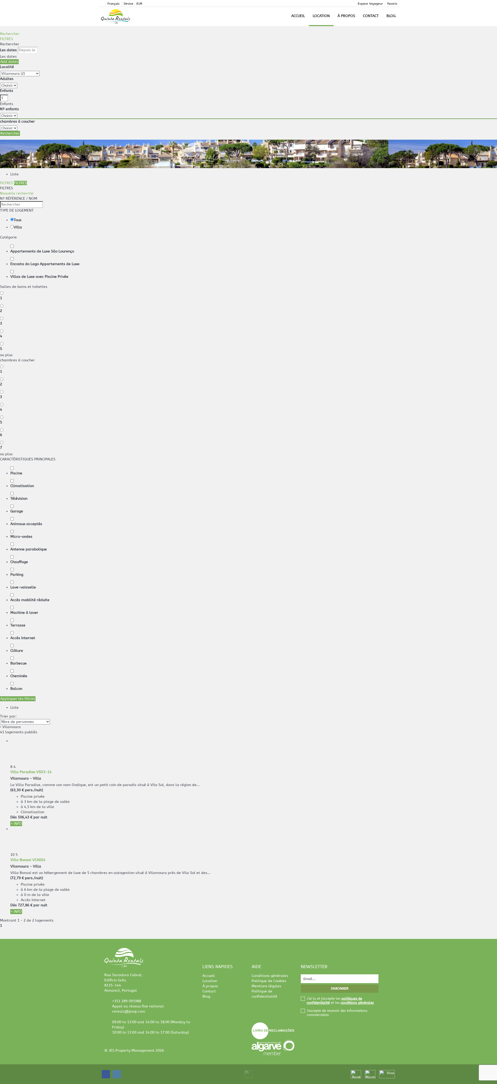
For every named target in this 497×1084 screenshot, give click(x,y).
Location (321, 16)
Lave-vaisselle (23, 587)
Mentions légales (266, 986)
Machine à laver (24, 612)
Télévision (18, 498)
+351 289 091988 (126, 1001)
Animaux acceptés (26, 524)
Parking (16, 574)
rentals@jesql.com (128, 1011)
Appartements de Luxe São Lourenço (42, 251)
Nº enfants (9, 109)
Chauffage (19, 562)
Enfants (6, 90)
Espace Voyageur (370, 3)
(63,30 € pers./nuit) (26, 790)
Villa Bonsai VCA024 (27, 860)
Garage (16, 511)
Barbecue (18, 663)
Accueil (298, 16)
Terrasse (17, 625)
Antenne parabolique (28, 549)
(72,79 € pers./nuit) (26, 878)
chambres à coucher (17, 121)
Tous (17, 220)
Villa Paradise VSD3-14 (31, 772)
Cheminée (18, 676)
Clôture (16, 650)
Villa (18, 227)
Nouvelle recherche (16, 193)
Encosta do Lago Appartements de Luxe (44, 264)
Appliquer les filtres (17, 699)
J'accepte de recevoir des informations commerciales (337, 1013)
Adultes (6, 79)
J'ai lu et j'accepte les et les (340, 1001)
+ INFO (16, 823)
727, (25, 905)
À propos (346, 16)
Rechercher (9, 34)
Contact (371, 16)
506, (25, 817)
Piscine (16, 473)
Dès (13, 817)
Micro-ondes (21, 536)
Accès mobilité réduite (29, 600)
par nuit (40, 817)
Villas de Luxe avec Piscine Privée (39, 276)
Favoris (392, 3)
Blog (391, 16)
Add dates (9, 61)
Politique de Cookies (269, 981)
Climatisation (22, 486)
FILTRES (6, 39)
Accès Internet (22, 638)
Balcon (16, 688)
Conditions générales (270, 976)
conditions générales (357, 1003)
